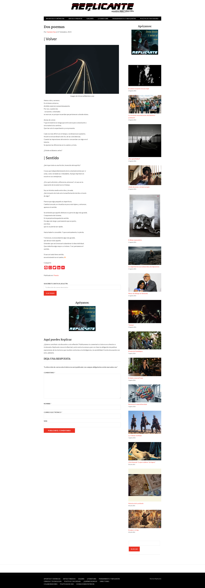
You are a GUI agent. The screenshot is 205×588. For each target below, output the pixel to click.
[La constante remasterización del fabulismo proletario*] (144, 104)
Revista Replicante (155, 579)
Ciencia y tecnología (53, 581)
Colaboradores (50, 584)
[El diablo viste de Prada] (144, 367)
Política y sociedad (149, 18)
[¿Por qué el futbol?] (144, 141)
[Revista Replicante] (102, 7)
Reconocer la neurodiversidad (137, 404)
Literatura (103, 18)
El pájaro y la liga (133, 530)
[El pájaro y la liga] (144, 519)
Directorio (104, 581)
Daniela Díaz (51, 32)
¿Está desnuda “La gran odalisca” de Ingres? (141, 462)
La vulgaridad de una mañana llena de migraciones (143, 267)
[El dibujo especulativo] (144, 216)
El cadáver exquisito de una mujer (138, 89)
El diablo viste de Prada (135, 378)
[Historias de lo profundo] (144, 485)
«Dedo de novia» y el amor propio (138, 187)
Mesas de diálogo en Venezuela (138, 293)
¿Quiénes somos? (90, 581)
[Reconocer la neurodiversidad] (144, 393)
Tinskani (131, 325)
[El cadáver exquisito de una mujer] (144, 76)
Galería (90, 18)
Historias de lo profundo (136, 503)
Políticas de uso (67, 584)
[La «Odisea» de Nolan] (144, 422)
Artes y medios (75, 18)
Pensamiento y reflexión (124, 18)
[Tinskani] (144, 312)
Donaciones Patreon (85, 584)
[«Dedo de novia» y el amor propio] (144, 175)
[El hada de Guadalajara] (144, 340)
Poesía (56, 275)
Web (45, 421)
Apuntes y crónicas (55, 18)
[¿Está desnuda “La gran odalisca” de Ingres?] (144, 451)
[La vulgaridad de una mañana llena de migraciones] (144, 256)
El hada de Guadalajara (135, 351)
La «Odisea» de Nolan (135, 435)
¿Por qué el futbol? (134, 159)
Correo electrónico (53, 412)
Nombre (47, 404)
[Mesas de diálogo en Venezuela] (144, 282)
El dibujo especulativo (135, 240)
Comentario (49, 372)
